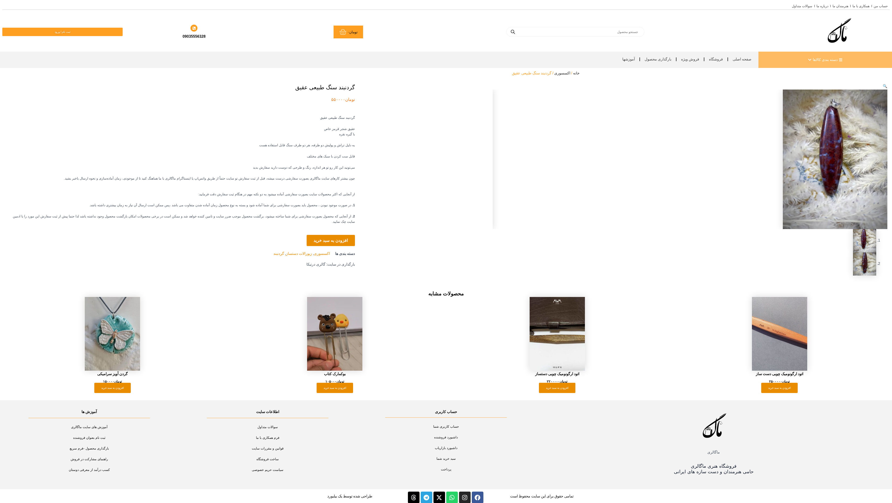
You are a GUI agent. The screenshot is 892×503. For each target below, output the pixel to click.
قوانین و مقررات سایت (268, 448)
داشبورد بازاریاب (446, 448)
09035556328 (194, 36)
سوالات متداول (802, 6)
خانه (576, 73)
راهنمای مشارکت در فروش (89, 459)
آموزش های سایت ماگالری (89, 427)
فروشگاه (716, 59)
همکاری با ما (861, 6)
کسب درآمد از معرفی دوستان (89, 470)
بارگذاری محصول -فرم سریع (89, 448)
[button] (885, 86)
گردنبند (278, 254)
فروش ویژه (690, 59)
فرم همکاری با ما (267, 438)
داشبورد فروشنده (446, 437)
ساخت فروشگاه (267, 459)
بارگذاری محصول (658, 59)
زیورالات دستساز (299, 254)
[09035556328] (193, 28)
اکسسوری (562, 73)
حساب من (881, 6)
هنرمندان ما (840, 6)
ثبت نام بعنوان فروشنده (89, 438)
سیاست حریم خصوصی (267, 470)
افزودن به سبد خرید (331, 240)
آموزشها (628, 59)
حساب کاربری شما (446, 426)
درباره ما (822, 6)
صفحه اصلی (742, 59)
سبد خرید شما (446, 458)
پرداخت (446, 469)
